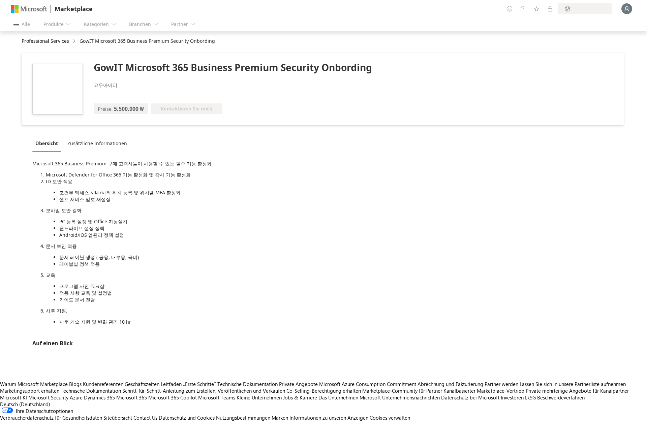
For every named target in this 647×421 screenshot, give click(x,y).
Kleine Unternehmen (259, 397)
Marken (280, 417)
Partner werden (501, 384)
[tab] (48, 143)
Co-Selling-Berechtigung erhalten (323, 390)
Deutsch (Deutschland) (25, 404)
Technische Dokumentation (247, 384)
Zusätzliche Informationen (97, 143)
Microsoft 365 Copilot (172, 397)
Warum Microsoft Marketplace (34, 384)
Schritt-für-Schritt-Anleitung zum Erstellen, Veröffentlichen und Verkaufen (203, 390)
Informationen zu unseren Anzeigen (328, 417)
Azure (76, 397)
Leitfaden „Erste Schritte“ (188, 384)
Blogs (75, 384)
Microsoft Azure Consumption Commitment (368, 384)
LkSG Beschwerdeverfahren (555, 397)
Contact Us (145, 417)
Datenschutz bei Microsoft (470, 397)
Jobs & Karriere (300, 397)
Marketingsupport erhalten (29, 390)
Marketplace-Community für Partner (402, 390)
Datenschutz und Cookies (187, 417)
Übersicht (46, 143)
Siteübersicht (117, 417)
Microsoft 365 (131, 397)
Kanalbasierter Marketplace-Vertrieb (483, 390)
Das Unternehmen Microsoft (349, 397)
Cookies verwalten (390, 417)
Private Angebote (298, 384)
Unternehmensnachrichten (411, 397)
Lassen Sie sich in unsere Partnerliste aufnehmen (573, 384)
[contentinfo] (75, 41)
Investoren (512, 397)
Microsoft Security (48, 397)
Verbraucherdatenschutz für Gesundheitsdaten (51, 417)
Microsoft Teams (216, 397)
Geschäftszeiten (142, 384)
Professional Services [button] (45, 41)
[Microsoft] (29, 9)
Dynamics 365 (99, 397)
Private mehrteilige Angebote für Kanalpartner (577, 390)
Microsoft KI (13, 397)
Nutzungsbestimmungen (243, 417)
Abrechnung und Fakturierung (450, 384)
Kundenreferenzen (103, 384)
